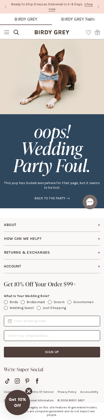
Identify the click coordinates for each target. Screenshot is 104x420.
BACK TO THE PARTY (49, 198)
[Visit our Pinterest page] (27, 381)
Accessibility (89, 392)
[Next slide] (98, 6)
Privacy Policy (67, 392)
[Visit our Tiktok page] (7, 381)
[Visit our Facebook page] (37, 381)
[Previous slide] (5, 6)
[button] (17, 402)
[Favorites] (88, 32)
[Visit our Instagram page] (17, 381)
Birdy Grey (26, 19)
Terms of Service (42, 392)
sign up (52, 352)
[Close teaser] (28, 391)
